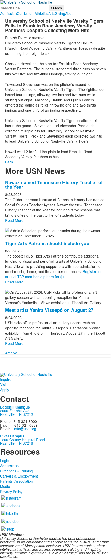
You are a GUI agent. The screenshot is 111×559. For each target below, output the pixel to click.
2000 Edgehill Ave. (15, 410)
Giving (60, 13)
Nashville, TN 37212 (16, 414)
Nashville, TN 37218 (16, 443)
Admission (8, 13)
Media (5, 486)
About (70, 13)
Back (9, 161)
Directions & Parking (16, 470)
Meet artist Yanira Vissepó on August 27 (49, 310)
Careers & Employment (19, 476)
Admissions (9, 465)
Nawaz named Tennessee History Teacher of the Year (54, 184)
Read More (14, 220)
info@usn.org (25, 428)
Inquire (5, 379)
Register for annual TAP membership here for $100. (53, 274)
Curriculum (26, 13)
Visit (3, 384)
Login (4, 460)
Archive (11, 353)
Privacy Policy (11, 491)
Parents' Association (16, 481)
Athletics (41, 13)
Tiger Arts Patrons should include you (47, 243)
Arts (51, 13)
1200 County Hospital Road (22, 439)
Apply (4, 389)
